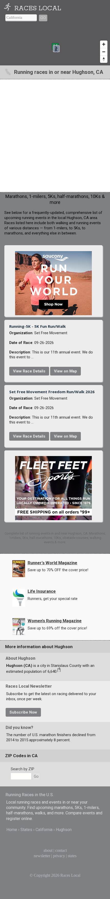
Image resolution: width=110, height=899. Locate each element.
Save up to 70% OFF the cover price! (58, 570)
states (72, 856)
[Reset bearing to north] (103, 59)
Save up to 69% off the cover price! (57, 628)
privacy (59, 856)
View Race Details (29, 371)
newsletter (42, 856)
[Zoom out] (103, 51)
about (47, 850)
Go (43, 18)
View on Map (65, 371)
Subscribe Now (23, 712)
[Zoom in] (103, 44)
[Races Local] (8, 8)
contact (61, 850)
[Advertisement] (55, 136)
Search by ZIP (22, 769)
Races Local (37, 8)
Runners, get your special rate (53, 598)
